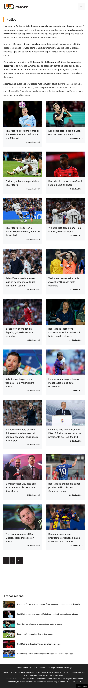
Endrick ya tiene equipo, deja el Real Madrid (35, 634)
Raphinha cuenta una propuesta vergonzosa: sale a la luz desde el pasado (64, 538)
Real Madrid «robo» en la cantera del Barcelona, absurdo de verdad (23, 232)
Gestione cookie (82, 686)
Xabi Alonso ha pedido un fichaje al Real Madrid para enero (20, 383)
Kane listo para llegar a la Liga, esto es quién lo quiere (39, 624)
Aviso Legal (68, 667)
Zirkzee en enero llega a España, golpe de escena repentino (19, 332)
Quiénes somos (22, 667)
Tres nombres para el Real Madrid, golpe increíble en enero (20, 538)
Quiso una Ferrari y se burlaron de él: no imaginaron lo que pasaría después (48, 604)
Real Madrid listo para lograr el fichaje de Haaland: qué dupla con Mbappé (22, 134)
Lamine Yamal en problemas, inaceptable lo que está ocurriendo (64, 383)
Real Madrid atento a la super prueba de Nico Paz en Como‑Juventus (64, 487)
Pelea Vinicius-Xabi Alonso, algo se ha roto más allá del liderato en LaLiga (20, 282)
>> (19, 561)
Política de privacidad (53, 667)
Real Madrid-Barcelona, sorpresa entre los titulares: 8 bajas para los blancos (64, 332)
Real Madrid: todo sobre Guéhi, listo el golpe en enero (39, 644)
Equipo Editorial (36, 667)
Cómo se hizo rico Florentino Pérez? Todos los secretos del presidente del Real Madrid (64, 433)
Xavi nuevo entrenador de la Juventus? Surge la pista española (63, 282)
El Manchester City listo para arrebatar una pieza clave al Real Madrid (21, 487)
